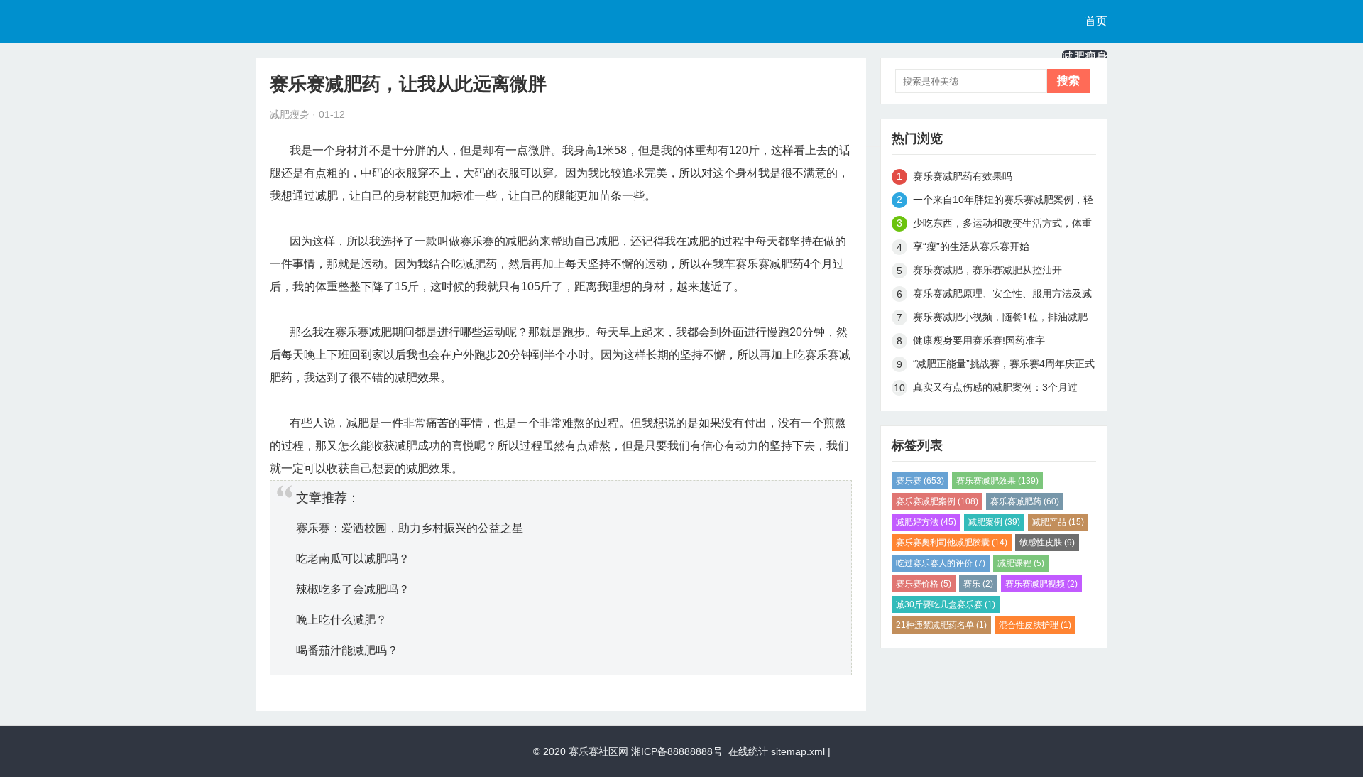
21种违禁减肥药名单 (941, 625)
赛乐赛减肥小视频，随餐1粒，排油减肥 (1000, 316)
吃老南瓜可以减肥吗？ (353, 559)
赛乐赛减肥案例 (937, 501)
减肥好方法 (926, 522)
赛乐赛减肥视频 (1041, 584)
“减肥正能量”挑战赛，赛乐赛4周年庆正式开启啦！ (1004, 366)
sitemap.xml (798, 751)
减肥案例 (994, 522)
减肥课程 (1020, 563)
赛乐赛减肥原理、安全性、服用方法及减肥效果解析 (1002, 296)
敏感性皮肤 (1047, 543)
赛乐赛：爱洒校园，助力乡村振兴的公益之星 (409, 528)
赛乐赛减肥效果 (997, 481)
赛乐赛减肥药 (1024, 501)
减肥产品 (1058, 522)
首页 (1096, 21)
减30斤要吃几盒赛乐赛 (945, 604)
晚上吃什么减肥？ (341, 620)
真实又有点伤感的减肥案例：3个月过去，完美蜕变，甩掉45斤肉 (995, 389)
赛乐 (978, 584)
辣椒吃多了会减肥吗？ (353, 589)
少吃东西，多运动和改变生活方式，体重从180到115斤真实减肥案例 (1002, 225)
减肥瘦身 (1084, 56)
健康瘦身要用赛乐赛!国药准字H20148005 (979, 343)
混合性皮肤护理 (1035, 625)
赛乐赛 (920, 481)
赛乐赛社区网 (598, 751)
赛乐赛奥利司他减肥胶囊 (951, 543)
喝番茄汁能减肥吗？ (347, 650)
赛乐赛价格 (923, 584)
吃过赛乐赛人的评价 (940, 563)
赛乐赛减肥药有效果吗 (962, 176)
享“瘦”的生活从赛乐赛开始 (971, 246)
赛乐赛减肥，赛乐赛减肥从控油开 (987, 270)
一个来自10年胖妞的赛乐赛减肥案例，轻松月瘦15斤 (1003, 202)
